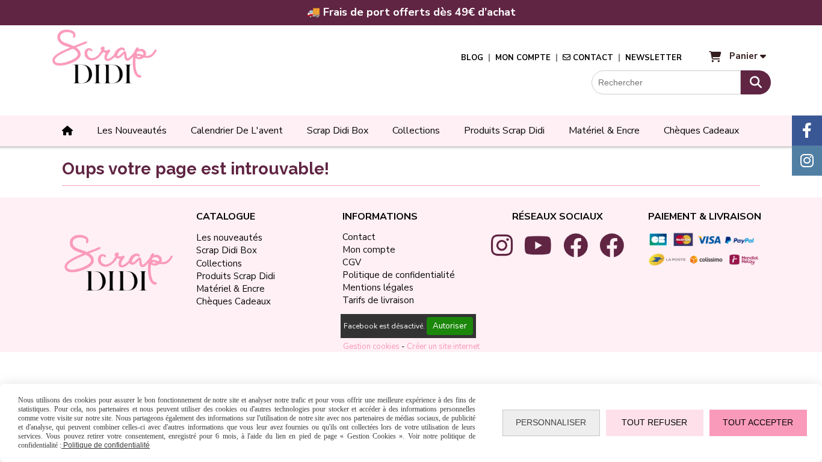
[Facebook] (807, 131)
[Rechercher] (756, 82)
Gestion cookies (372, 346)
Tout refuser (654, 422)
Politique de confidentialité (105, 445)
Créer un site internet (443, 346)
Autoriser (450, 326)
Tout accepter (758, 422)
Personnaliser (551, 422)
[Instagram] (807, 161)
